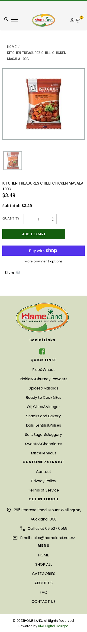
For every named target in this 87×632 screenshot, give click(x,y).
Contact (43, 471)
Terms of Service (43, 490)
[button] (14, 19)
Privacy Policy (43, 481)
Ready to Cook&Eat (43, 397)
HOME (43, 555)
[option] (43, 104)
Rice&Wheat (43, 369)
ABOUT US (43, 583)
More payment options (44, 261)
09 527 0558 (56, 528)
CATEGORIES (43, 573)
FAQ (43, 592)
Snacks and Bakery (43, 416)
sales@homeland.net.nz (53, 537)
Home (11, 47)
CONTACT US (43, 601)
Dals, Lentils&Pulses (43, 425)
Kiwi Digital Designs (53, 626)
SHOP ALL (43, 564)
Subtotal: (11, 205)
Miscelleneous (43, 453)
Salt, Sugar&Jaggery (43, 434)
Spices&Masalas (43, 388)
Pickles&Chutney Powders (43, 379)
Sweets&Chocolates (43, 444)
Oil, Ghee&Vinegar (43, 406)
